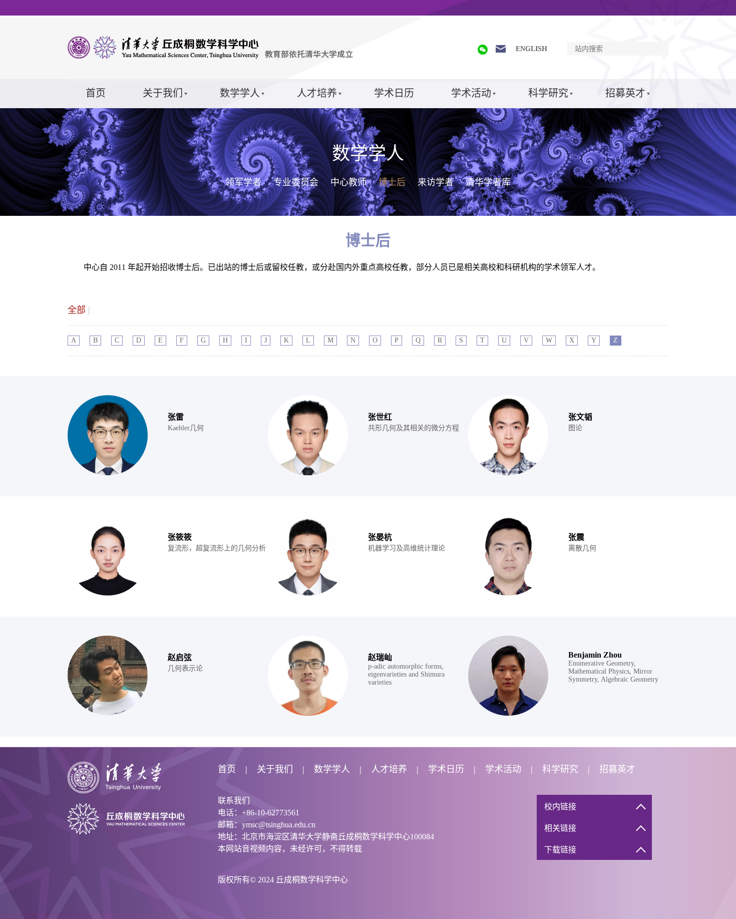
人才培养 (317, 93)
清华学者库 (488, 182)
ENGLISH (531, 49)
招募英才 (625, 93)
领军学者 (243, 182)
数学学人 (240, 93)
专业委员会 (295, 182)
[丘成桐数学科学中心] (213, 56)
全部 (77, 310)
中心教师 (348, 182)
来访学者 (436, 182)
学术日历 (394, 93)
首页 (96, 93)
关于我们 (163, 93)
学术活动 (471, 93)
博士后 (392, 182)
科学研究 (548, 93)
